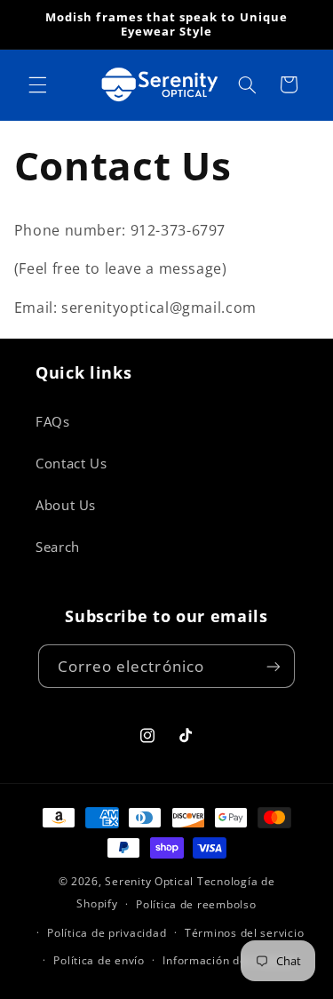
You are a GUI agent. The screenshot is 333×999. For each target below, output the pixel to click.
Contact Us (71, 463)
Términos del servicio (244, 932)
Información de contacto (230, 960)
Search (58, 546)
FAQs (53, 421)
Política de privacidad (106, 932)
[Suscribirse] (273, 666)
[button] (37, 84)
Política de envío (99, 960)
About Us (66, 505)
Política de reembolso (196, 904)
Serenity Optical (149, 881)
